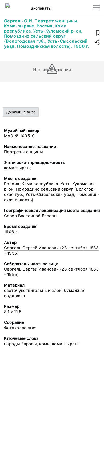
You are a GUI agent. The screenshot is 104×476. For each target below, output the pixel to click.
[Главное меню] (96, 8)
